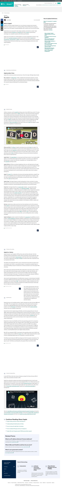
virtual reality (9, 386)
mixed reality (21, 187)
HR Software (6, 473)
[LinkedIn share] (2, 25)
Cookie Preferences (22, 485)
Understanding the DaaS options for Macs (15, 423)
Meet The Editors (14, 482)
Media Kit (44, 482)
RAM (21, 258)
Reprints (53, 482)
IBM (17, 281)
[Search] (53, 3)
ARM (19, 113)
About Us (9, 482)
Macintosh (14, 77)
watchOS (7, 161)
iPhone (14, 147)
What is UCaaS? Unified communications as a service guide (50, 34)
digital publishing (33, 306)
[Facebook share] (2, 20)
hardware (14, 32)
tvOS (9, 178)
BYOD (15, 122)
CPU (17, 258)
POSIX (9, 119)
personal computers (13, 38)
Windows (32, 315)
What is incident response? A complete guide (50, 42)
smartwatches (12, 39)
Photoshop (13, 306)
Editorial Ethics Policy (20, 482)
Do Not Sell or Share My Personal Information (32, 485)
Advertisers (31, 482)
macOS (16, 112)
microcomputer (19, 256)
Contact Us (26, 482)
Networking (5, 466)
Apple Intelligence (11, 218)
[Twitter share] (2, 22)
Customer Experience (7, 475)
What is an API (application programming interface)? (49, 39)
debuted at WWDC (25, 188)
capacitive (15, 150)
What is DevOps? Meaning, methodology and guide (49, 48)
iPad (30, 147)
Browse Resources (34, 480)
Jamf (30, 122)
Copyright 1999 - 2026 (24, 484)
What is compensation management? (49, 51)
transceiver (23, 466)
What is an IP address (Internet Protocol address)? (18, 439)
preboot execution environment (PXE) (37, 468)
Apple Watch (13, 157)
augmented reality (15, 386)
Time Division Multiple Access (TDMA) (52, 467)
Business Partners (36, 482)
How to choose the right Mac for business (15, 426)
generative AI (28, 217)
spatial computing (18, 192)
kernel (20, 333)
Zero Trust (12, 122)
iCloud (7, 205)
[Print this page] (2, 27)
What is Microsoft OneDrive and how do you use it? (18, 445)
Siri (27, 211)
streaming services (27, 383)
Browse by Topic (26, 480)
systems (27, 32)
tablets (18, 39)
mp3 (31, 38)
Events (41, 482)
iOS (12, 153)
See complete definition (13, 442)
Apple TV (10, 174)
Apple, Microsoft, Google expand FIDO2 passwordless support (19, 431)
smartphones (6, 39)
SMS (21, 211)
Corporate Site (48, 482)
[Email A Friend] (2, 29)
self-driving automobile (30, 386)
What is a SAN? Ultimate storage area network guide (51, 44)
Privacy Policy (17, 485)
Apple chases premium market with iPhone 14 (16, 421)
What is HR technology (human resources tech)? (50, 46)
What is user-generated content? (14, 449)
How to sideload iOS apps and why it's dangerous (17, 428)
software (19, 32)
